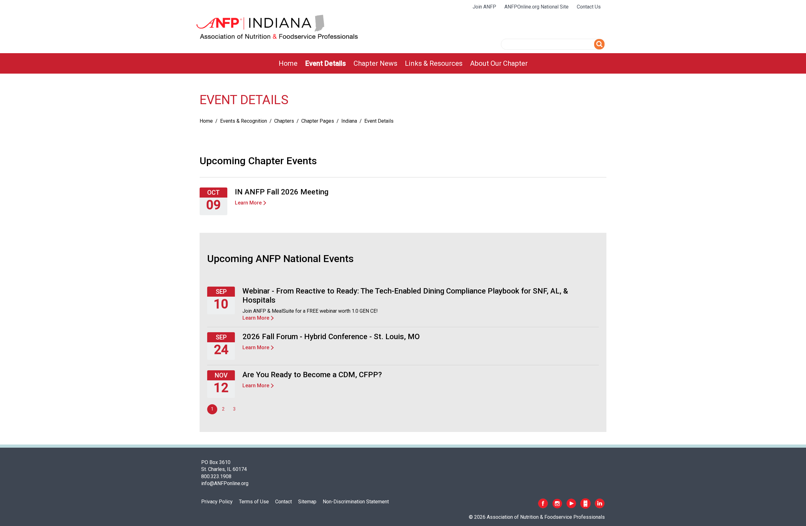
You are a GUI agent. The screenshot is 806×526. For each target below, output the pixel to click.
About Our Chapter (499, 63)
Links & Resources (434, 63)
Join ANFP (484, 7)
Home (288, 63)
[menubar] (403, 63)
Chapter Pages (317, 121)
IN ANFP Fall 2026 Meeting (281, 191)
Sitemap (307, 502)
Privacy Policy (217, 502)
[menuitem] (288, 63)
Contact (283, 502)
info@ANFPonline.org (224, 483)
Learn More (248, 203)
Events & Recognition (243, 121)
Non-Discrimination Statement (356, 502)
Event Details (325, 63)
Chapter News (375, 63)
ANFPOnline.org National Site (536, 7)
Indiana (349, 121)
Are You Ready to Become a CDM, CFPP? (312, 374)
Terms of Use (254, 502)
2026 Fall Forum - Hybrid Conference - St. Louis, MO (331, 336)
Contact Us (589, 7)
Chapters (284, 121)
